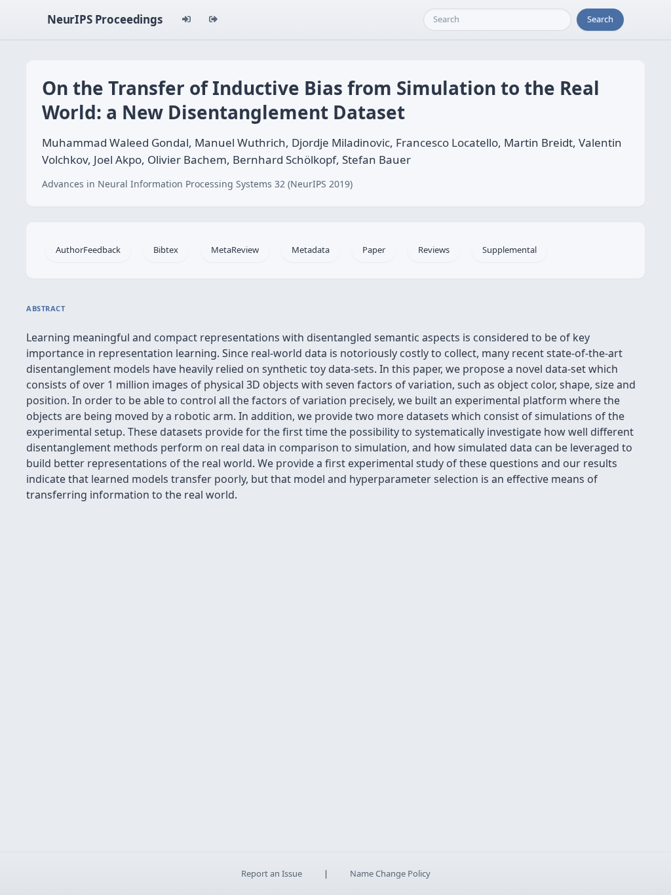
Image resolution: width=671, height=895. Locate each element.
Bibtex (165, 250)
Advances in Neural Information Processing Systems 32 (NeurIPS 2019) (197, 184)
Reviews (434, 250)
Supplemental (509, 250)
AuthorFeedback (88, 250)
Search (600, 19)
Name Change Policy (390, 873)
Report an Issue (271, 873)
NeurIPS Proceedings (105, 19)
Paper (373, 250)
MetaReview (235, 250)
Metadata (311, 250)
